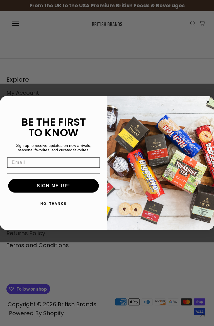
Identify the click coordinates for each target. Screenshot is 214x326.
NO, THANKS (53, 204)
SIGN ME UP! (53, 185)
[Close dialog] (208, 102)
